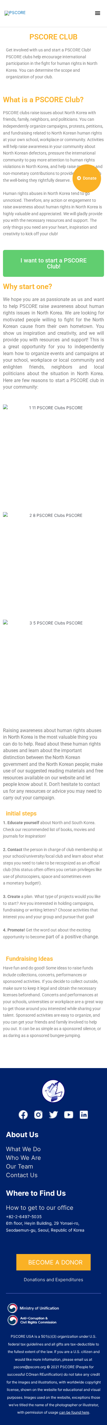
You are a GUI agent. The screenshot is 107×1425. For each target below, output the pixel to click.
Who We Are (23, 1157)
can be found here (74, 1412)
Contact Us (21, 1175)
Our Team (19, 1166)
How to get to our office (39, 1207)
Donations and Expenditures (53, 1279)
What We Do (23, 1149)
